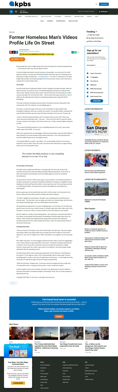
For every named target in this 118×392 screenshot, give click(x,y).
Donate (59, 316)
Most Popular (90, 209)
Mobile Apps (43, 376)
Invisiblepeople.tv (43, 76)
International (60, 21)
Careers (42, 370)
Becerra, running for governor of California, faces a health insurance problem (96, 230)
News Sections (73, 21)
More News (13, 324)
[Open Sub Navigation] (22, 16)
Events (89, 16)
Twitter (55, 135)
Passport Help (66, 379)
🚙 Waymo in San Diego (93, 41)
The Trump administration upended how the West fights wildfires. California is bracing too (46, 347)
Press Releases (44, 379)
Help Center (65, 382)
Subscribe (97, 101)
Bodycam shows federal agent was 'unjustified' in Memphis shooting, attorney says (96, 248)
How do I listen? (66, 376)
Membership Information (91, 370)
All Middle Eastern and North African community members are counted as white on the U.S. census (96, 141)
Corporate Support (89, 365)
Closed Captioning (67, 368)
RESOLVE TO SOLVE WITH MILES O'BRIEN (95, 200)
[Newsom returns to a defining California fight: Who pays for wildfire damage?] (21, 333)
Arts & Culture (46, 16)
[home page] (20, 4)
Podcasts (68, 16)
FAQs (64, 373)
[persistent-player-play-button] (11, 12)
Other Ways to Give (89, 373)
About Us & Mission (45, 365)
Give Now (104, 4)
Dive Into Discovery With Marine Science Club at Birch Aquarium (95, 171)
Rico (65, 95)
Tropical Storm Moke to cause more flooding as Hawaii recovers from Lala (96, 266)
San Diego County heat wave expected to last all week (71, 345)
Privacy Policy (43, 382)
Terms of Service (44, 388)
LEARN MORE (18, 383)
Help (96, 16)
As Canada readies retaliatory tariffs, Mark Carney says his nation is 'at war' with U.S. (97, 257)
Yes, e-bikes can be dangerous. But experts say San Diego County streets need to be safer (95, 347)
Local (42, 21)
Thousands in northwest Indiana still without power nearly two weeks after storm (96, 239)
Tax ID (86, 376)
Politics (11, 342)
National (50, 21)
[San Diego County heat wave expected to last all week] (71, 333)
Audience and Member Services (70, 365)
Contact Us (65, 370)
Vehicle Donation (89, 379)
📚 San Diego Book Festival (94, 38)
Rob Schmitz (25, 49)
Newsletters (43, 368)
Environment (37, 342)
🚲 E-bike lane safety (93, 35)
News (20, 16)
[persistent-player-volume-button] (16, 11)
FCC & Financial (44, 373)
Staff (41, 385)
